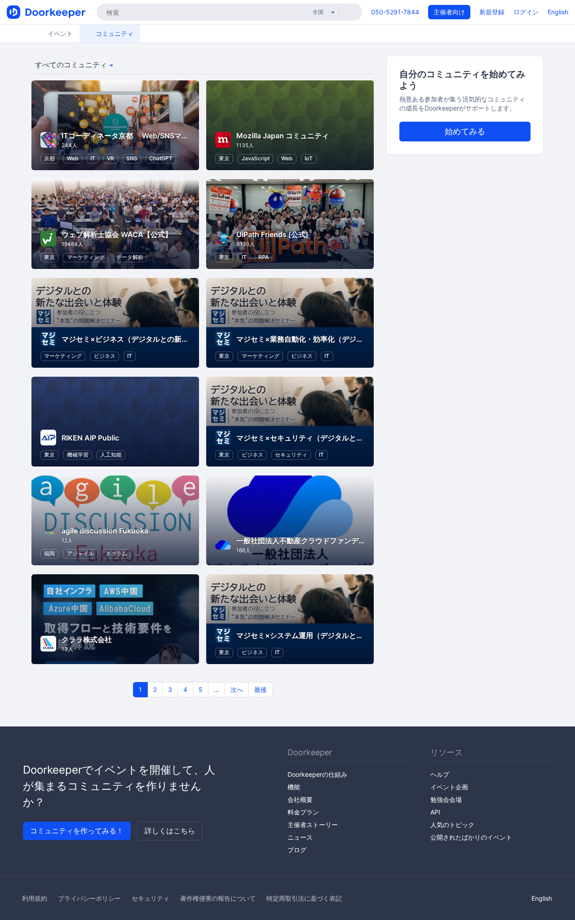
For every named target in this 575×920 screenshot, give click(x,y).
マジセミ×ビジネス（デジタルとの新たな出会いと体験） (154, 339)
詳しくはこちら (170, 830)
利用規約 (34, 898)
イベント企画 (449, 787)
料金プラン (303, 812)
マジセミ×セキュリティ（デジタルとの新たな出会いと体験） (335, 437)
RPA (263, 257)
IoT (309, 158)
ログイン (526, 12)
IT (92, 158)
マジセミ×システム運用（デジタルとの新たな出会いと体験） (335, 635)
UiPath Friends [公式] (272, 234)
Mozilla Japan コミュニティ (282, 135)
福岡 (49, 553)
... (216, 689)
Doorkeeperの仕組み (317, 774)
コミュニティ (113, 33)
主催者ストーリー (313, 824)
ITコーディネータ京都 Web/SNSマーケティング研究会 (154, 135)
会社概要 (300, 799)
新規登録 (491, 12)
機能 (294, 787)
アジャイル (80, 553)
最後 (260, 689)
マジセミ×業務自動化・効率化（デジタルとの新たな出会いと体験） (346, 339)
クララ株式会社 (87, 639)
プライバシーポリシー (89, 898)
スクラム (116, 553)
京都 (49, 158)
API (435, 812)
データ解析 (129, 257)
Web (73, 158)
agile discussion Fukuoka (105, 530)
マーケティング (86, 257)
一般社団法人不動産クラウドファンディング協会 (315, 540)
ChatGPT (160, 158)
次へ (236, 689)
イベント (59, 33)
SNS (131, 158)
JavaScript (256, 158)
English (558, 12)
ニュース (300, 837)
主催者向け (449, 12)
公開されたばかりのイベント (471, 837)
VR (110, 158)
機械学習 (77, 454)
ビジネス (104, 355)
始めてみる (465, 131)
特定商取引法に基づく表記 (304, 898)
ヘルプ (439, 774)
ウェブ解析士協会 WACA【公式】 (117, 234)
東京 (224, 158)
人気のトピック (452, 824)
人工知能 (111, 454)
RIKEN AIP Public (90, 437)
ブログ (297, 850)
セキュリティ (291, 454)
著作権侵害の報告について (218, 898)
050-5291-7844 (395, 12)
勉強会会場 (446, 799)
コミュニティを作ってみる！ (77, 830)
